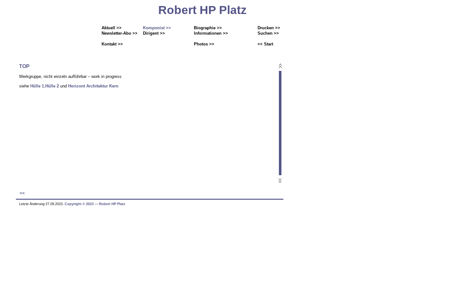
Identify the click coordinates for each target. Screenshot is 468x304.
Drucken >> (269, 27)
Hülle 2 (52, 86)
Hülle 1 (37, 86)
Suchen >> (268, 33)
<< (22, 193)
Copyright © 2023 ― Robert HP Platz (95, 204)
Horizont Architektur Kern (93, 86)
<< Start (265, 44)
